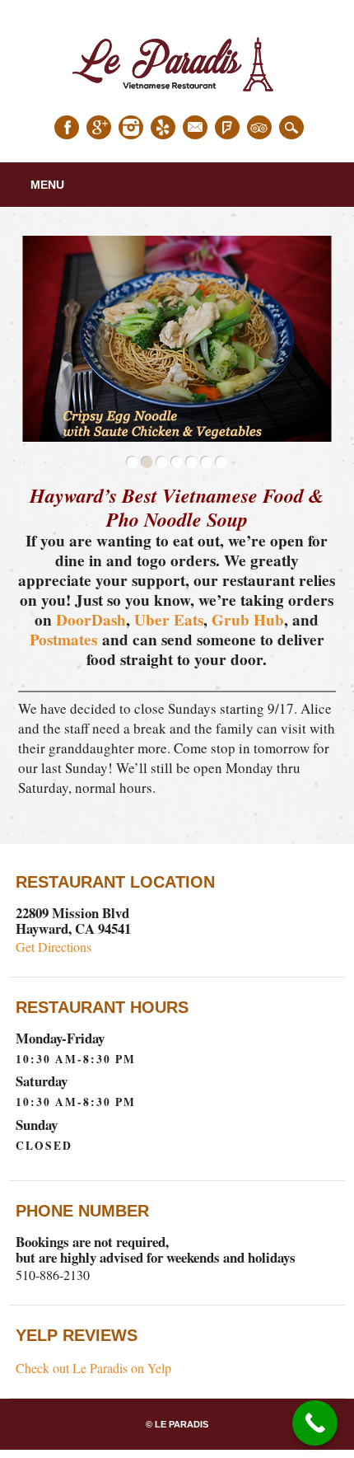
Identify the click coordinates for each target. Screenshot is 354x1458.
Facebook (66, 127)
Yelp (163, 127)
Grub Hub (248, 619)
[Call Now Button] (315, 1423)
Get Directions (53, 946)
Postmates (63, 639)
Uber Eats (168, 619)
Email (195, 127)
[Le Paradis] (177, 96)
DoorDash (91, 619)
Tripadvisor (259, 127)
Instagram (131, 127)
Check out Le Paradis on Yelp (93, 1367)
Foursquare (227, 127)
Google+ (98, 127)
